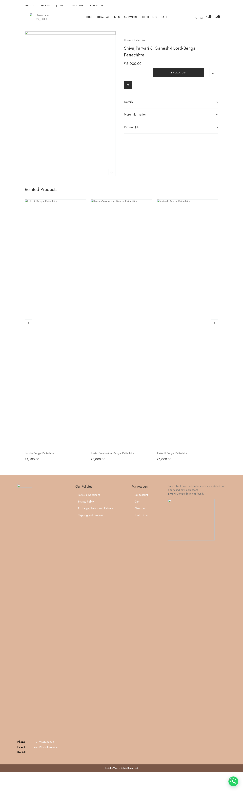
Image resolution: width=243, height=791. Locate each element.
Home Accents (108, 17)
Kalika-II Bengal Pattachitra (172, 453)
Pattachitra (139, 40)
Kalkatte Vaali (111, 768)
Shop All (45, 5)
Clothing (149, 17)
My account (141, 495)
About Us (30, 5)
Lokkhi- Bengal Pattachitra (39, 453)
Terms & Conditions (89, 495)
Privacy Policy (86, 502)
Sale (164, 17)
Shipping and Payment (90, 515)
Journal (60, 5)
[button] (233, 781)
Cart (137, 502)
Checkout (140, 508)
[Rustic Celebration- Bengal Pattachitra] (121, 323)
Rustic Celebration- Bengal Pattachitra (112, 453)
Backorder (178, 72)
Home (89, 17)
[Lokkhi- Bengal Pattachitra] (55, 323)
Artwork (131, 17)
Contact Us (96, 5)
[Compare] (128, 85)
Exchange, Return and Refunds (95, 508)
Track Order (77, 5)
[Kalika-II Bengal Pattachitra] (187, 323)
